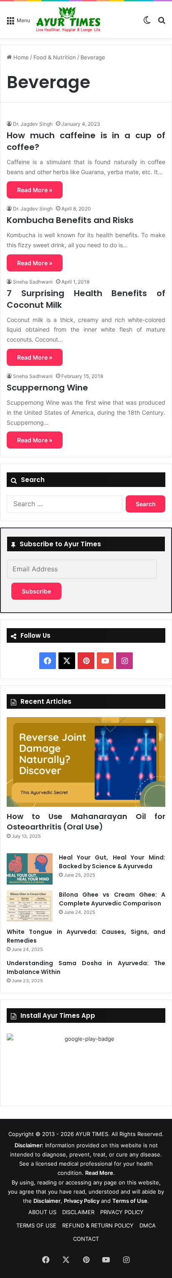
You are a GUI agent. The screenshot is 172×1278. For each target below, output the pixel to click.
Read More (99, 1172)
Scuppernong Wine (47, 387)
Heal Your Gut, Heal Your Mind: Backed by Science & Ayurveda (112, 861)
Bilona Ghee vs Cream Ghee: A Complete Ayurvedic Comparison (112, 899)
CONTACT (86, 1238)
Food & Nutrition (54, 57)
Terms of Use (129, 1200)
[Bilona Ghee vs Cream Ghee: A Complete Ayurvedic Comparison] (30, 906)
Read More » (34, 189)
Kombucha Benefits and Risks (70, 220)
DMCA (147, 1225)
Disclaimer (47, 1200)
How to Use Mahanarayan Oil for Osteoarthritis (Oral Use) (86, 821)
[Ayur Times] (68, 19)
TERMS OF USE (36, 1225)
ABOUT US (42, 1212)
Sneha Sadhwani (33, 282)
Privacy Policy (81, 1200)
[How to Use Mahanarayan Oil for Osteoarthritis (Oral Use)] (86, 761)
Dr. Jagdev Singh (33, 124)
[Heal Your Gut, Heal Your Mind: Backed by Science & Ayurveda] (30, 869)
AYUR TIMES (92, 1134)
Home (20, 57)
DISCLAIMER (78, 1212)
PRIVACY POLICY (122, 1212)
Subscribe (36, 591)
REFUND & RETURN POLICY (98, 1225)
